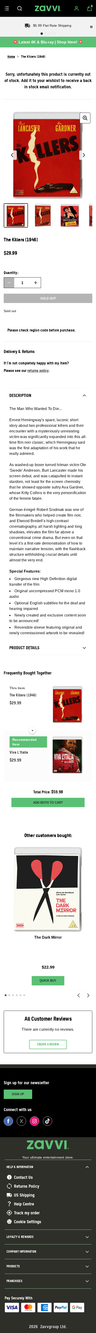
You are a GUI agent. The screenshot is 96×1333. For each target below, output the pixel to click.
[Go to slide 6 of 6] (24, 995)
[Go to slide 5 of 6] (20, 995)
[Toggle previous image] (12, 155)
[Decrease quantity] (9, 283)
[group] (48, 155)
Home (11, 56)
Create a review (48, 1044)
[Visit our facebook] (8, 1121)
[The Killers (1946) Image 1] (16, 215)
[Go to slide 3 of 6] (13, 995)
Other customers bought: (48, 835)
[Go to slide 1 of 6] (6, 995)
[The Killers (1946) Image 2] (43, 215)
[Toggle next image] (84, 155)
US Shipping (24, 1195)
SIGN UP (18, 1094)
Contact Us (23, 1177)
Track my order (27, 1212)
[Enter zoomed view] (85, 118)
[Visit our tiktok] (47, 1121)
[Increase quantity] (36, 283)
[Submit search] (19, 8)
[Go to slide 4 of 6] (17, 995)
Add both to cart (48, 802)
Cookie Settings (27, 1221)
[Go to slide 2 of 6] (9, 995)
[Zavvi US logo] (48, 8)
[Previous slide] (78, 995)
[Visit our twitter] (21, 1121)
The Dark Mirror (48, 937)
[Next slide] (88, 995)
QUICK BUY (48, 980)
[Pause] (91, 27)
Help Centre (24, 1203)
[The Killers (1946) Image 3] (70, 215)
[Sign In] (76, 8)
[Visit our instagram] (34, 1121)
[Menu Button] (6, 8)
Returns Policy (26, 1186)
